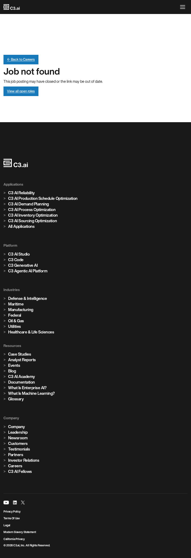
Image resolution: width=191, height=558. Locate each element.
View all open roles (21, 91)
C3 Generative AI (23, 265)
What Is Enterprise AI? (27, 388)
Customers (18, 443)
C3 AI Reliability (21, 193)
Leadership (17, 432)
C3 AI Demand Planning (28, 204)
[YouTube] (6, 502)
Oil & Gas (16, 321)
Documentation (21, 382)
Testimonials (19, 449)
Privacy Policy (11, 511)
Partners (15, 455)
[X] (23, 502)
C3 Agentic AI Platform (27, 271)
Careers (15, 466)
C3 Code (16, 260)
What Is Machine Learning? (31, 393)
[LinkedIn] (15, 502)
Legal (6, 525)
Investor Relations (23, 460)
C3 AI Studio (19, 254)
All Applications (21, 226)
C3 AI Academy (21, 376)
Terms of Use (11, 518)
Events (14, 365)
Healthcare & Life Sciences (31, 332)
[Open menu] (184, 7)
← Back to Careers (21, 59)
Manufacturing (20, 310)
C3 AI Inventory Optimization (33, 215)
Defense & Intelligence (27, 298)
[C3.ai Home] (11, 7)
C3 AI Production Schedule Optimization (43, 198)
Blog (12, 371)
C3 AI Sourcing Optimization (32, 221)
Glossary (16, 399)
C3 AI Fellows (20, 471)
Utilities (14, 326)
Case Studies (19, 354)
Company (16, 427)
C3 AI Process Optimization (32, 209)
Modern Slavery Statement (19, 532)
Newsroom (17, 438)
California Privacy (14, 539)
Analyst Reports (22, 360)
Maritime (16, 304)
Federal (14, 315)
